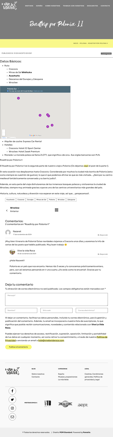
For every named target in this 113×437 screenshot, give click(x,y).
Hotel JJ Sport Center (30, 148)
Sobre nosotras (38, 374)
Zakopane (71, 200)
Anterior (14, 209)
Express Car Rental (32, 141)
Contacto (36, 377)
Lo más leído (63, 380)
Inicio (75, 43)
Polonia (83, 43)
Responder (104, 235)
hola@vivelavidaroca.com (51, 340)
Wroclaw (13, 82)
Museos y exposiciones (67, 377)
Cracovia (13, 69)
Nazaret (17, 231)
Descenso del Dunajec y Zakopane (26, 79)
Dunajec (30, 200)
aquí (86, 166)
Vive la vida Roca (26, 250)
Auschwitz (14, 76)
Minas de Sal (20, 72)
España (61, 374)
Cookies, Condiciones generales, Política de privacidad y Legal (94, 377)
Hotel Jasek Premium (29, 151)
